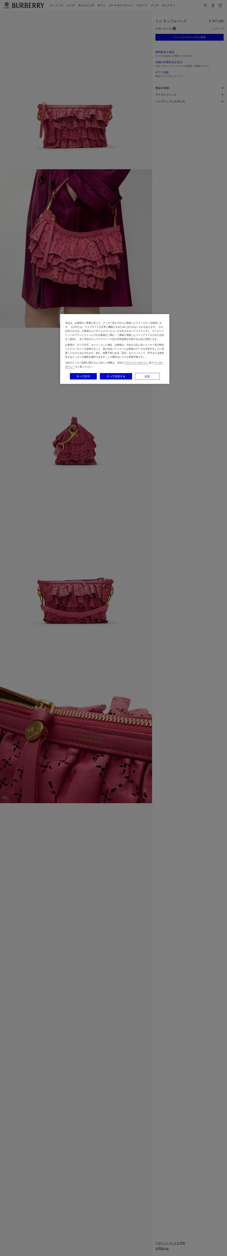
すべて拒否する (116, 376)
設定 (147, 376)
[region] (114, 349)
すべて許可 (83, 376)
